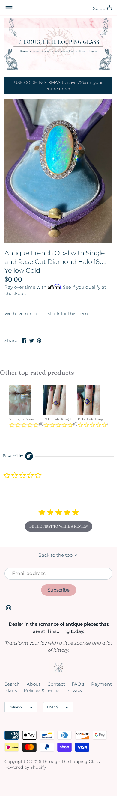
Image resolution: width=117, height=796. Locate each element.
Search (12, 684)
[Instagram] (8, 607)
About (33, 684)
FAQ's (78, 684)
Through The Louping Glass (71, 761)
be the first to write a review (58, 526)
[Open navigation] (9, 8)
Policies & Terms (41, 690)
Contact (56, 684)
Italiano (15, 707)
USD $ (52, 707)
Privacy (74, 690)
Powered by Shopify (25, 767)
